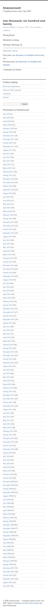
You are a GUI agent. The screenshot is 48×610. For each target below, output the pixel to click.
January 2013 (8, 348)
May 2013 (6, 334)
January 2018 (8, 132)
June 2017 (6, 157)
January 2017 (8, 175)
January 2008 (8, 564)
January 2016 (8, 219)
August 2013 (7, 323)
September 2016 (9, 190)
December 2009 (8, 482)
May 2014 (6, 291)
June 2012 (6, 373)
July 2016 (6, 197)
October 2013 (8, 316)
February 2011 (8, 431)
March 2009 (7, 514)
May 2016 (6, 204)
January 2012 (8, 391)
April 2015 (7, 251)
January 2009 (8, 521)
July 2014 (6, 283)
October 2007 (8, 575)
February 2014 (8, 301)
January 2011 (8, 435)
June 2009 (6, 503)
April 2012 (7, 381)
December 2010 (8, 438)
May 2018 (6, 118)
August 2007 (7, 582)
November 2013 (9, 312)
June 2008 (6, 546)
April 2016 (7, 208)
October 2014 (8, 273)
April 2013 (7, 337)
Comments (7, 94)
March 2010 (7, 471)
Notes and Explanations (11, 86)
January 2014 (8, 305)
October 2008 (8, 532)
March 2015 (7, 255)
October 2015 (8, 229)
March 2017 (7, 168)
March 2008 (7, 557)
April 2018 (7, 121)
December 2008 (8, 525)
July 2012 (6, 370)
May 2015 (6, 247)
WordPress (18, 603)
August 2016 (7, 193)
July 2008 (6, 543)
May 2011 (6, 420)
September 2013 (9, 319)
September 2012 (9, 363)
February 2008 (8, 561)
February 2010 (8, 474)
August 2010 (7, 453)
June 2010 (6, 460)
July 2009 (6, 500)
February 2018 (8, 128)
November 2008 (9, 528)
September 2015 (9, 233)
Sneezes (15, 51)
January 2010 (8, 478)
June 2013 (6, 330)
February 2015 (8, 258)
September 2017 (9, 146)
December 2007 (8, 568)
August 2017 (7, 150)
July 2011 (6, 413)
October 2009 (8, 489)
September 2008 (9, 536)
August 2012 (7, 366)
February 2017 (8, 172)
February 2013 (8, 345)
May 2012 (6, 377)
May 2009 (6, 507)
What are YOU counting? (12, 90)
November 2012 (9, 355)
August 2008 (7, 539)
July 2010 (6, 456)
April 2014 (7, 294)
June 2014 (6, 287)
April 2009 (7, 510)
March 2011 (7, 428)
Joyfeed (6, 97)
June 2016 (6, 201)
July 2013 (6, 327)
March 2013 (7, 341)
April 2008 (7, 554)
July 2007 (6, 586)
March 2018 (7, 125)
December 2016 (8, 179)
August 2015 (7, 237)
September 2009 (9, 492)
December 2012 (8, 352)
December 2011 (8, 395)
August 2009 (7, 496)
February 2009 (8, 518)
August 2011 (7, 409)
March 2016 (7, 211)
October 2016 (8, 186)
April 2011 (7, 424)
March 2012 (7, 384)
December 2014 (8, 265)
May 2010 (6, 464)
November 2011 (9, 399)
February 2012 (8, 388)
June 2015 (6, 244)
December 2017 (8, 136)
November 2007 (9, 572)
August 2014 (7, 280)
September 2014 (9, 276)
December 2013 (8, 309)
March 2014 (7, 298)
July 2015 (6, 240)
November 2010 (9, 442)
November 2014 (9, 269)
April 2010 (7, 467)
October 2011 (8, 402)
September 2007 (9, 579)
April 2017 (7, 164)
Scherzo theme (34, 603)
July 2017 (6, 154)
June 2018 (6, 114)
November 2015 (9, 226)
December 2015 (8, 222)
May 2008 (6, 550)
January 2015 (8, 262)
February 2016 (8, 215)
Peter (12, 27)
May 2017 (6, 161)
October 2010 (8, 446)
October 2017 (8, 143)
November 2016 (9, 182)
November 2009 (9, 485)
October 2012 (8, 359)
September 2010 (9, 449)
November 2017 (9, 139)
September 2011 (9, 406)
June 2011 (6, 417)
